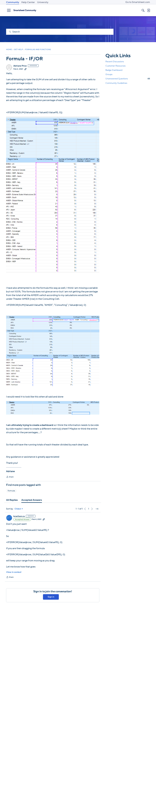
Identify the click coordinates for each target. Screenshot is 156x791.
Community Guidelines (116, 83)
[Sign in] (148, 10)
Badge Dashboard (113, 70)
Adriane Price (20, 66)
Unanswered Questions (127, 78)
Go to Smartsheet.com (137, 2)
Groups (108, 74)
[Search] (143, 10)
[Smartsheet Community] (24, 10)
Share (10, 477)
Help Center (28, 2)
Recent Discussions (114, 61)
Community (12, 2)
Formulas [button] (11, 490)
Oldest (17, 508)
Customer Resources (115, 65)
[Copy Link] (25, 69)
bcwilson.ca (19, 516)
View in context (13, 572)
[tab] (12, 500)
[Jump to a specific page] (96, 508)
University (42, 2)
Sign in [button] (51, 596)
